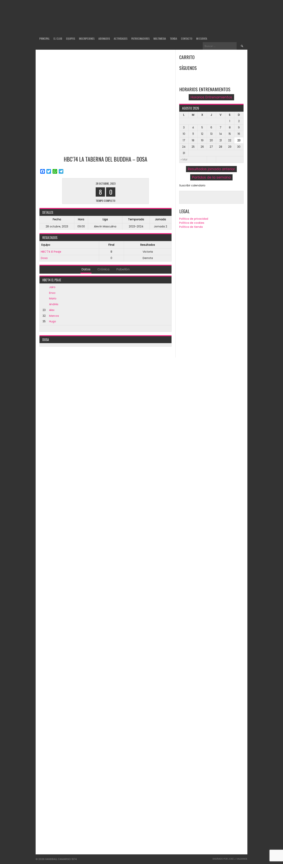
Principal (44, 38)
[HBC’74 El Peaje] (78, 191)
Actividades (120, 38)
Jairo (52, 287)
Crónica (103, 269)
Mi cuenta (201, 38)
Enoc (52, 293)
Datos (85, 269)
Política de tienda (191, 227)
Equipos (70, 38)
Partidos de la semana (211, 177)
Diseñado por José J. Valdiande (230, 858)
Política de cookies (191, 223)
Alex (51, 310)
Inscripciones (87, 38)
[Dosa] (133, 191)
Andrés (53, 304)
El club (58, 38)
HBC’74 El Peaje (51, 252)
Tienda (173, 38)
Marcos (54, 316)
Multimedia (159, 38)
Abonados (104, 38)
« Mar (184, 159)
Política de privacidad (193, 219)
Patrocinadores (140, 38)
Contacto (186, 38)
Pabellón (123, 269)
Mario (52, 298)
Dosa (44, 258)
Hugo (52, 321)
